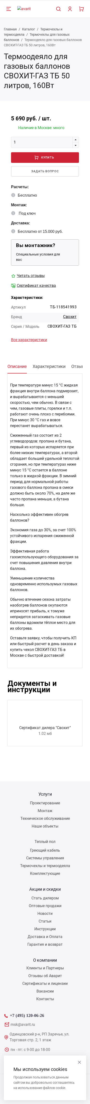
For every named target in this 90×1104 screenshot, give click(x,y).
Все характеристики (29, 340)
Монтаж (45, 810)
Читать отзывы (31, 275)
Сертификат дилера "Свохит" (45, 727)
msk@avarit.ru (23, 1024)
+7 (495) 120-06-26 (27, 1015)
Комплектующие (45, 873)
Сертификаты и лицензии (45, 983)
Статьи (45, 921)
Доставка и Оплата (45, 936)
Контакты (45, 999)
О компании (45, 960)
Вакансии (45, 991)
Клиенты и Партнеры (45, 968)
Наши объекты (45, 826)
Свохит (70, 316)
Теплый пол (45, 841)
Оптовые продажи (45, 906)
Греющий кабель (45, 850)
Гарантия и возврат (45, 944)
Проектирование (45, 803)
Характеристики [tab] (49, 366)
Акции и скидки (45, 889)
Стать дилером (45, 898)
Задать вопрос (45, 171)
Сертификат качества (36, 285)
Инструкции (45, 929)
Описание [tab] (17, 366)
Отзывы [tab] (79, 366)
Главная (10, 29)
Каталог (28, 29)
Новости (45, 913)
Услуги (45, 794)
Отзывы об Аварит (45, 975)
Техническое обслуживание (45, 818)
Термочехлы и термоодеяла (45, 865)
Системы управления (45, 858)
